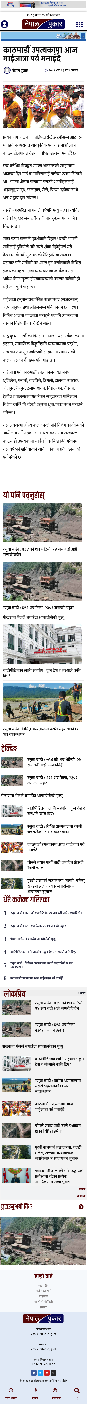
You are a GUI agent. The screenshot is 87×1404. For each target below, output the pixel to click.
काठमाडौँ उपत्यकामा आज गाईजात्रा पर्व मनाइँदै (55, 847)
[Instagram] (53, 1373)
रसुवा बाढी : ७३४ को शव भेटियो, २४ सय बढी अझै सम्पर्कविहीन (40, 552)
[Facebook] (34, 1373)
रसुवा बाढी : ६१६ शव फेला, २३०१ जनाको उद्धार (38, 607)
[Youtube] (47, 1373)
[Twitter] (40, 1373)
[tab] (43, 993)
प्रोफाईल (56, 1398)
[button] (77, 1391)
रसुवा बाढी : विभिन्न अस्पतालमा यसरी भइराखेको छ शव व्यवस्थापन (40, 731)
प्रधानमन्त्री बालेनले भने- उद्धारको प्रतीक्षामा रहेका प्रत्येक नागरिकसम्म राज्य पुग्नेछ (59, 1176)
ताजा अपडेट (11, 1398)
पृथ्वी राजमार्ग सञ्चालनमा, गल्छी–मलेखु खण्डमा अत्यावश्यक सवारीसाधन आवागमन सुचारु (56, 886)
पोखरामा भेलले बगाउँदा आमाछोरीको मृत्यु (33, 617)
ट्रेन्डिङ (35, 1398)
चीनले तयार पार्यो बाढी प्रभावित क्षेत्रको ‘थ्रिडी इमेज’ (55, 865)
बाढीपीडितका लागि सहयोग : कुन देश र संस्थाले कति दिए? (42, 673)
